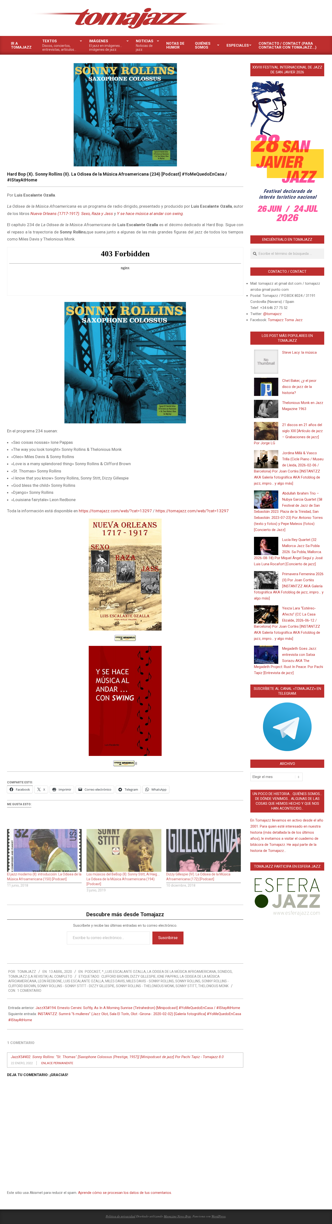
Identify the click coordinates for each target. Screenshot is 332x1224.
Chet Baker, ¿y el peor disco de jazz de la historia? (299, 386)
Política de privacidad (120, 1216)
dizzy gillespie (143, 976)
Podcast (92, 972)
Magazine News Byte (177, 1216)
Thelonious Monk (213, 986)
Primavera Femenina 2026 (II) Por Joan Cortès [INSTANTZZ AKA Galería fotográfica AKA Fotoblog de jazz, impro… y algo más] (288, 586)
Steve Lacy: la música (299, 352)
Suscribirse (168, 937)
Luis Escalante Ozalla (83, 981)
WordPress (218, 1216)
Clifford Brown (115, 976)
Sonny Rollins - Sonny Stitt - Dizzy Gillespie (75, 986)
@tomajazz (272, 314)
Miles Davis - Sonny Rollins (150, 981)
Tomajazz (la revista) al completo (40, 976)
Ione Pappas (167, 976)
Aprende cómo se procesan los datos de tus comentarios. (125, 1192)
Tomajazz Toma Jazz (285, 320)
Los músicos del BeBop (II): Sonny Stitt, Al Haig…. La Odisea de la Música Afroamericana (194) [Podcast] (123, 879)
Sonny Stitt (186, 986)
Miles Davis (115, 981)
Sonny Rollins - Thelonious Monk (145, 986)
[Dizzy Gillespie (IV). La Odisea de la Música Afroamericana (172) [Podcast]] (203, 850)
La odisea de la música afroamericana (181, 972)
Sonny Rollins (187, 981)
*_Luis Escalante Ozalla (124, 972)
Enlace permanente (57, 1063)
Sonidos (225, 972)
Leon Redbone (50, 981)
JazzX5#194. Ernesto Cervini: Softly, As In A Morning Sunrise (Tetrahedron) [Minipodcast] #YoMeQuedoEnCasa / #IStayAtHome (137, 1008)
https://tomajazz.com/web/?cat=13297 (115, 510)
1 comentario (29, 991)
